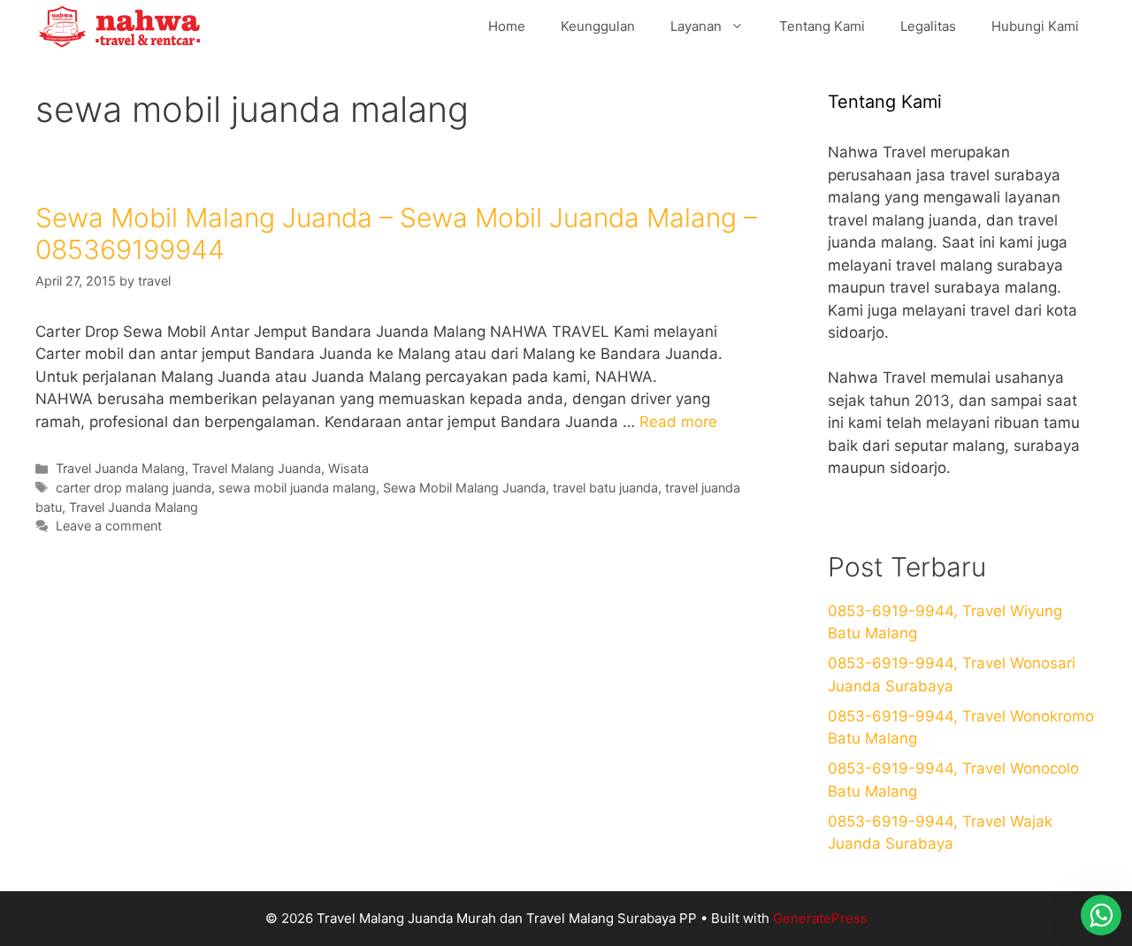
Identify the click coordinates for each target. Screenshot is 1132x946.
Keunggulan (598, 26)
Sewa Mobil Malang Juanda (464, 487)
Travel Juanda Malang (120, 468)
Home (506, 26)
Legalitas (928, 26)
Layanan (696, 26)
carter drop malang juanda (133, 487)
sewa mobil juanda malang (297, 487)
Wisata (348, 468)
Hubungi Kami (1035, 26)
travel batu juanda (605, 487)
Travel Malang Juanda (256, 468)
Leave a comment (109, 525)
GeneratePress (820, 918)
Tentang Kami (822, 26)
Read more (678, 422)
